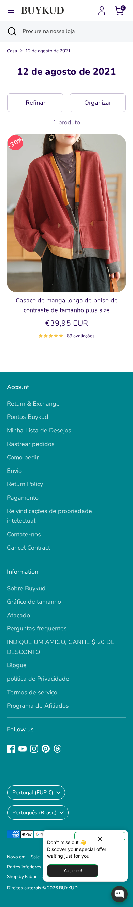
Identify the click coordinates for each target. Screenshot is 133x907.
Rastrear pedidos (31, 444)
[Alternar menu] (11, 10)
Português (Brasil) (34, 812)
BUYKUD (68, 888)
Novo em (16, 857)
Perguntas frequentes (37, 628)
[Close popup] (100, 836)
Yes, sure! (72, 870)
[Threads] (57, 749)
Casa (12, 51)
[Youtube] (22, 749)
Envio (14, 471)
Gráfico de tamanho (34, 602)
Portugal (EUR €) (32, 792)
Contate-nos (24, 534)
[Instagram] (34, 749)
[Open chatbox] (119, 894)
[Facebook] (11, 749)
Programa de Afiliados (38, 705)
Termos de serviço (32, 692)
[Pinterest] (46, 749)
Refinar (35, 103)
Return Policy (25, 484)
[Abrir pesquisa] (11, 31)
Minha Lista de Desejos (39, 430)
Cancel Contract (28, 548)
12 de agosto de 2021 (48, 51)
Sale (35, 857)
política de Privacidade (38, 679)
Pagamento (23, 498)
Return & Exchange (33, 403)
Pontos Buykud (27, 417)
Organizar (97, 103)
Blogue (17, 665)
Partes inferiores (24, 867)
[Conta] (101, 8)
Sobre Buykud (26, 588)
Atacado (18, 615)
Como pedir (23, 457)
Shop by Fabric (22, 876)
